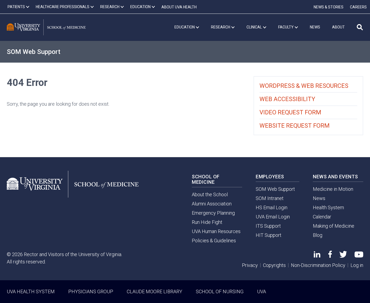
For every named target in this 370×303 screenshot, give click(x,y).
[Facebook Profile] (330, 256)
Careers (358, 7)
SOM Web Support (33, 52)
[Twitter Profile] (343, 256)
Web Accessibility (287, 99)
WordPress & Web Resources (303, 85)
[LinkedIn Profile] (317, 256)
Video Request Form (290, 112)
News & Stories (328, 7)
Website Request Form (294, 125)
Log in (356, 265)
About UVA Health (179, 7)
